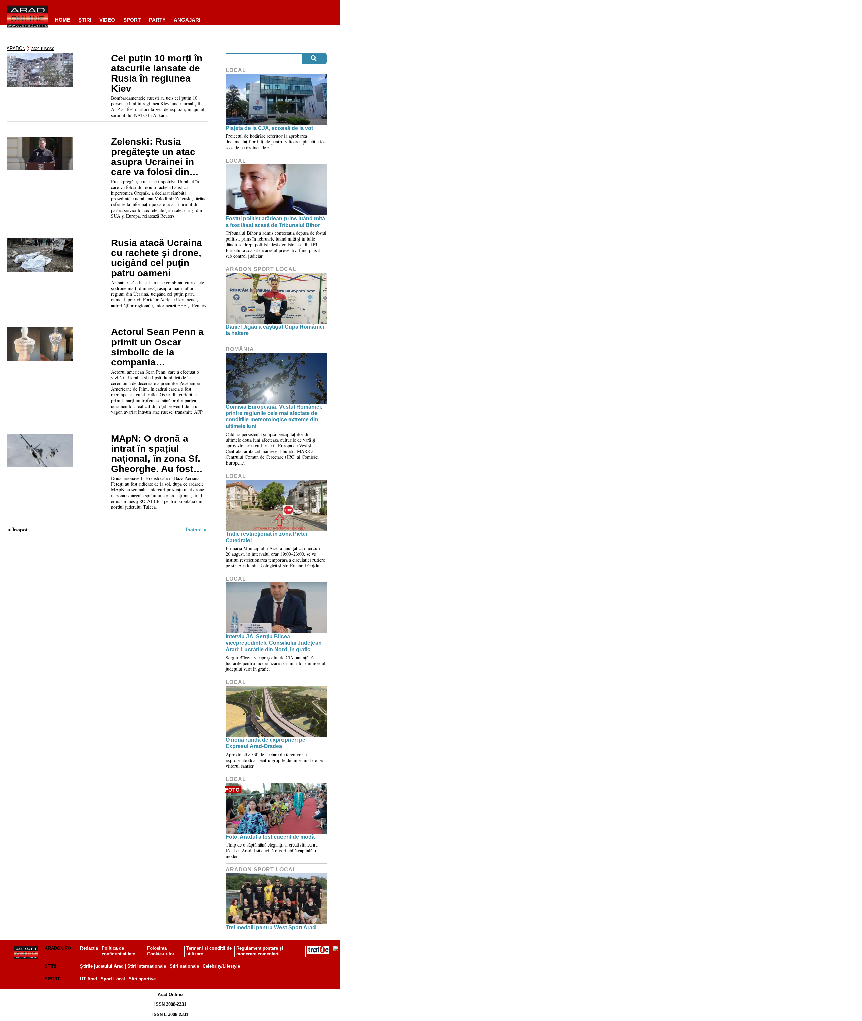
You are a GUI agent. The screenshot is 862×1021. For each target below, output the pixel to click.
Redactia (89, 948)
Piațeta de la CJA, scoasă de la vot (269, 128)
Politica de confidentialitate (118, 951)
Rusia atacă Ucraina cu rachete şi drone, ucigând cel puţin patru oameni (156, 258)
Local (236, 70)
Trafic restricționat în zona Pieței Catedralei (266, 537)
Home (62, 20)
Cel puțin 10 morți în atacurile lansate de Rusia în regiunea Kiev (156, 73)
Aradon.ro (58, 948)
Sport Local (113, 978)
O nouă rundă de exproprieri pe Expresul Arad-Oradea (265, 743)
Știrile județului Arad (102, 966)
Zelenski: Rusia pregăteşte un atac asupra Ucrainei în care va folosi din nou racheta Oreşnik (157, 157)
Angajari (187, 20)
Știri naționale (184, 966)
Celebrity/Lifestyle (221, 966)
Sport (132, 20)
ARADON (16, 48)
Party (157, 20)
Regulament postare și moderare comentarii (259, 951)
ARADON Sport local (261, 269)
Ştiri (84, 20)
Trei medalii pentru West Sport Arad (271, 927)
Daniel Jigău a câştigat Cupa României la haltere (275, 330)
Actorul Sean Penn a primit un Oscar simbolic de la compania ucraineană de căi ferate (157, 347)
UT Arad (88, 978)
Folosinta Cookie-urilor (160, 951)
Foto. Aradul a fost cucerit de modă (270, 837)
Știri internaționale (146, 966)
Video (107, 20)
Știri (50, 966)
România (240, 349)
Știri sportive (142, 978)
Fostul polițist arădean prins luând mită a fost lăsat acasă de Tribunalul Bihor (275, 222)
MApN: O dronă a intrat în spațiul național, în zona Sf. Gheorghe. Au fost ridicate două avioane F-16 (155, 454)
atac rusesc (42, 48)
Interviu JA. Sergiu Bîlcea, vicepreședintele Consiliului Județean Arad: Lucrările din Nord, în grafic (274, 643)
